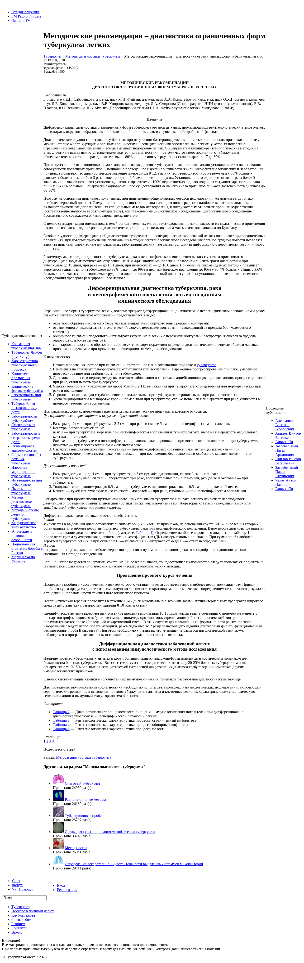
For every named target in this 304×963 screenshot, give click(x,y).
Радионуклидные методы (85, 799)
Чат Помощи (22, 889)
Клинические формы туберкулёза (27, 388)
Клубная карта (23, 915)
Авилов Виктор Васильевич (288, 435)
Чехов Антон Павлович (285, 482)
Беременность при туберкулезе (26, 397)
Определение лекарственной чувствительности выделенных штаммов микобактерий (134, 864)
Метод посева (76, 848)
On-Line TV (20, 20)
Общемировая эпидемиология (24, 448)
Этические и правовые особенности (21, 535)
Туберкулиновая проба (83, 816)
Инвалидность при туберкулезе (26, 482)
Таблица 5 (61, 729)
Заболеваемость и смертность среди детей (25, 437)
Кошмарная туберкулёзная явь (26, 346)
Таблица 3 (61, 720)
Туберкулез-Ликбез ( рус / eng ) (26, 354)
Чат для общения (25, 12)
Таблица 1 (144, 533)
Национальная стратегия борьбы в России (27, 548)
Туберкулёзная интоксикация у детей (24, 407)
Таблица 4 (61, 725)
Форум (17, 885)
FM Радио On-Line (26, 16)
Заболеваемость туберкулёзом (24, 418)
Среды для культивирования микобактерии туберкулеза (110, 832)
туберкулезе (206, 365)
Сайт (16, 881)
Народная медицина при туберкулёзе (23, 471)
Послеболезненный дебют (32, 911)
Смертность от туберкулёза (23, 427)
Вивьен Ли (284, 442)
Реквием (18, 924)
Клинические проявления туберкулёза (22, 378)
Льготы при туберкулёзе (21, 491)
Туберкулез (52, 56)
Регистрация (67, 890)
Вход (61, 885)
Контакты (19, 928)
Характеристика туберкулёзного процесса (24, 365)
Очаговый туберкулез (82, 783)
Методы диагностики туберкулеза (21, 501)
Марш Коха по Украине (23, 559)
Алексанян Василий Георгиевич (284, 424)
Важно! (17, 932)
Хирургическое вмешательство (23, 525)
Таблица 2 (61, 712)
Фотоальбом (21, 920)
